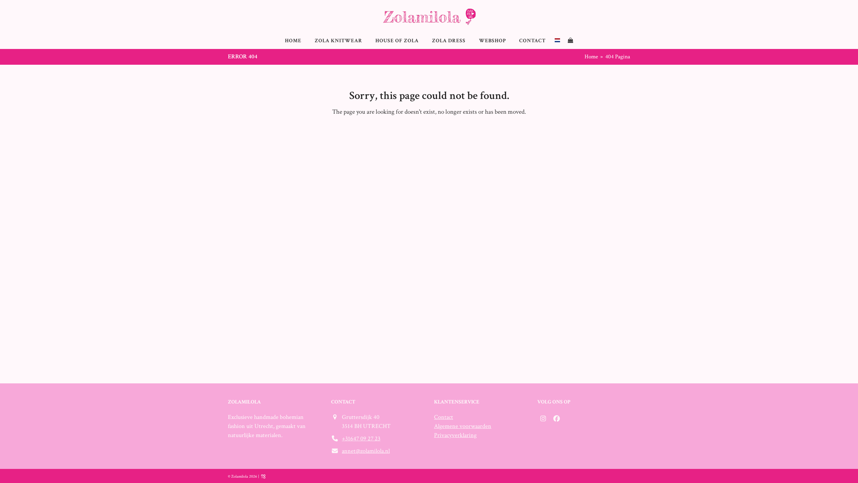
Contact (443, 417)
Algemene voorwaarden (462, 426)
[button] (570, 40)
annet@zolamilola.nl (366, 451)
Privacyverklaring (455, 435)
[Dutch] (557, 40)
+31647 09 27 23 (361, 438)
